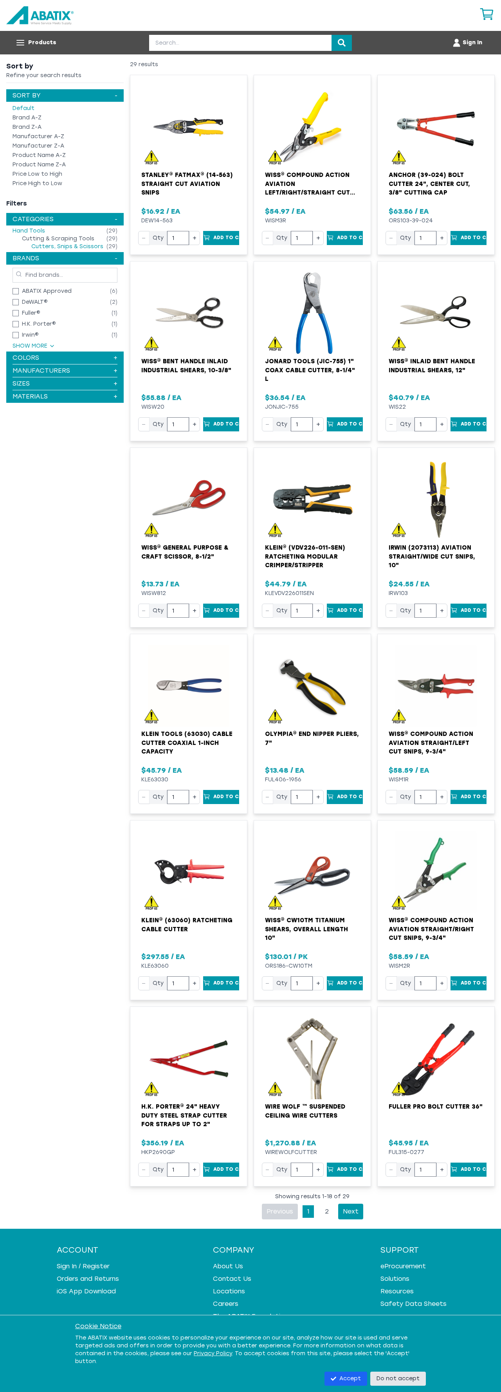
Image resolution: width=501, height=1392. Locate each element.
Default (23, 108)
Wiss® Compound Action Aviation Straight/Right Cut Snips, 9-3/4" (431, 929)
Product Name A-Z (39, 155)
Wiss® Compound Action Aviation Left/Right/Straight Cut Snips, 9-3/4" (307, 184)
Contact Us (232, 1278)
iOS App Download (86, 1291)
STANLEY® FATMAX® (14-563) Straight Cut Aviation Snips (187, 183)
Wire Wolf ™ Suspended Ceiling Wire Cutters (305, 1111)
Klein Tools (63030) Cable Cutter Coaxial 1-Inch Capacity (186, 742)
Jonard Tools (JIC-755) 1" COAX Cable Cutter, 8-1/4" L (310, 370)
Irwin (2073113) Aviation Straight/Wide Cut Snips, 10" (432, 556)
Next (351, 1211)
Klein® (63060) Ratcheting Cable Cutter (186, 925)
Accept (350, 1378)
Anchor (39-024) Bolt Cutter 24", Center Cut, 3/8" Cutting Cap (429, 183)
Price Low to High (37, 174)
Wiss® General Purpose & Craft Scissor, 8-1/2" (185, 552)
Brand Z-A (27, 127)
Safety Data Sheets (413, 1303)
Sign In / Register (83, 1266)
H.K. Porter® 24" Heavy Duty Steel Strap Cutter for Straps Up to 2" (184, 1115)
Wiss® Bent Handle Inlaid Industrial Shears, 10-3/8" (186, 366)
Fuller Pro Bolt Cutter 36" (436, 1106)
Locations (229, 1291)
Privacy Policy (213, 1353)
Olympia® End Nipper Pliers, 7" (312, 738)
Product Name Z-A (39, 164)
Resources (397, 1291)
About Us (228, 1266)
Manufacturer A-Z (38, 136)
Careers (225, 1303)
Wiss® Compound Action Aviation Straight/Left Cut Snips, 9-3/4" (431, 742)
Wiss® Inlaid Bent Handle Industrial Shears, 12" (432, 366)
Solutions (394, 1278)
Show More (30, 346)
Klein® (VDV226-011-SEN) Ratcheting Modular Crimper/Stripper (305, 556)
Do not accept (398, 1378)
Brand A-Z (27, 117)
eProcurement (403, 1266)
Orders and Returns (88, 1278)
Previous (280, 1211)
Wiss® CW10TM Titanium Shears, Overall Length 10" (306, 929)
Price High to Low (37, 183)
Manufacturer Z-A (38, 145)
